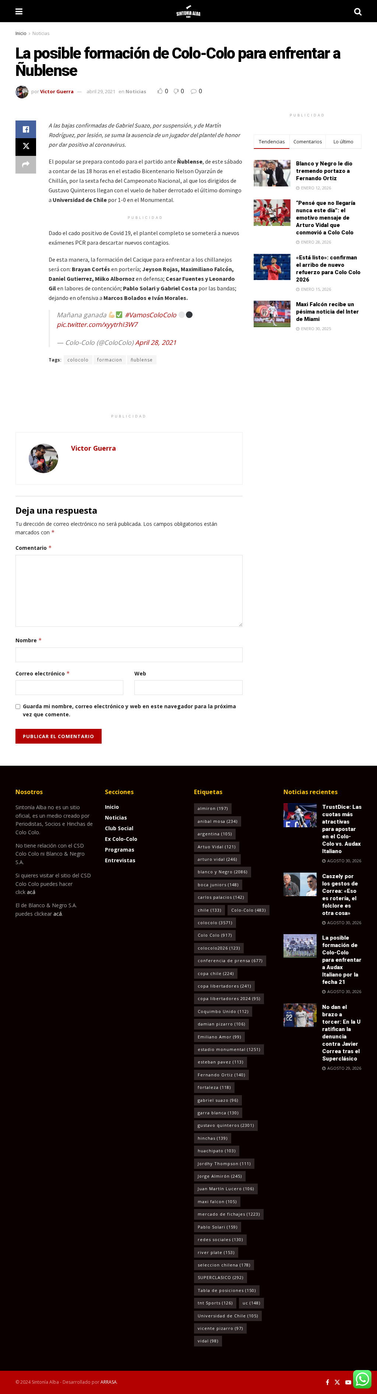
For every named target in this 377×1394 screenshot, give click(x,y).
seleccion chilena (224, 1265)
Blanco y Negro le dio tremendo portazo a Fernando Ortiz (324, 171)
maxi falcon (217, 1201)
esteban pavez (220, 1062)
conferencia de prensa (230, 960)
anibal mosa (217, 821)
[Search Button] (358, 11)
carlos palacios (221, 897)
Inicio (21, 33)
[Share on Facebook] (25, 129)
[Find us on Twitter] (337, 1382)
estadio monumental (229, 1049)
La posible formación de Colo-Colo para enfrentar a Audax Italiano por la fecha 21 (342, 959)
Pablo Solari (217, 1227)
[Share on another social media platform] (25, 165)
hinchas (213, 1138)
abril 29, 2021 (101, 91)
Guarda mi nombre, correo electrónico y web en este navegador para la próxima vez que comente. (129, 710)
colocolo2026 (219, 948)
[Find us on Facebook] (327, 1382)
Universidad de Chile (228, 1315)
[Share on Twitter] (25, 147)
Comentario (33, 547)
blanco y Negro (222, 871)
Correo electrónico (42, 673)
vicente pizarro (220, 1328)
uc (251, 1303)
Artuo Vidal (217, 846)
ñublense (142, 360)
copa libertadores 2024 (229, 998)
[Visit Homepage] (188, 11)
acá (31, 891)
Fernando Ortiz (221, 1074)
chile (209, 910)
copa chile (216, 973)
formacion (109, 360)
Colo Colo (215, 935)
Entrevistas (120, 860)
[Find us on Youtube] (348, 1382)
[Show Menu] (18, 11)
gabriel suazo (218, 1100)
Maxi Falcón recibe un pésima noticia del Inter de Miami (327, 311)
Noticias (40, 33)
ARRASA (109, 1382)
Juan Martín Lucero (226, 1188)
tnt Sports (215, 1303)
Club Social (119, 828)
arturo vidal (217, 859)
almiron (213, 808)
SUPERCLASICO (220, 1277)
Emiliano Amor (219, 1037)
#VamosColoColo (150, 314)
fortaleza (214, 1087)
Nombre (28, 640)
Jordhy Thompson (224, 1163)
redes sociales (220, 1239)
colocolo (78, 360)
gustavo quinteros (226, 1125)
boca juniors (218, 884)
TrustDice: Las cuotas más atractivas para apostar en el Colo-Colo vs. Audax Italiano (342, 829)
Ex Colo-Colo (121, 838)
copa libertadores (224, 986)
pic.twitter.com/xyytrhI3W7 (97, 324)
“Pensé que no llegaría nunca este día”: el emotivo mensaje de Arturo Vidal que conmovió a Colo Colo (325, 218)
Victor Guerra (57, 91)
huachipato (217, 1150)
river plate (216, 1252)
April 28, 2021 (155, 342)
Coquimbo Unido (223, 1011)
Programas (119, 849)
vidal (208, 1341)
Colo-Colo (248, 910)
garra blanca (218, 1112)
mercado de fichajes (229, 1214)
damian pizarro (221, 1024)
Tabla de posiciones (227, 1290)
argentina (215, 833)
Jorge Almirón (220, 1176)
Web (140, 673)
